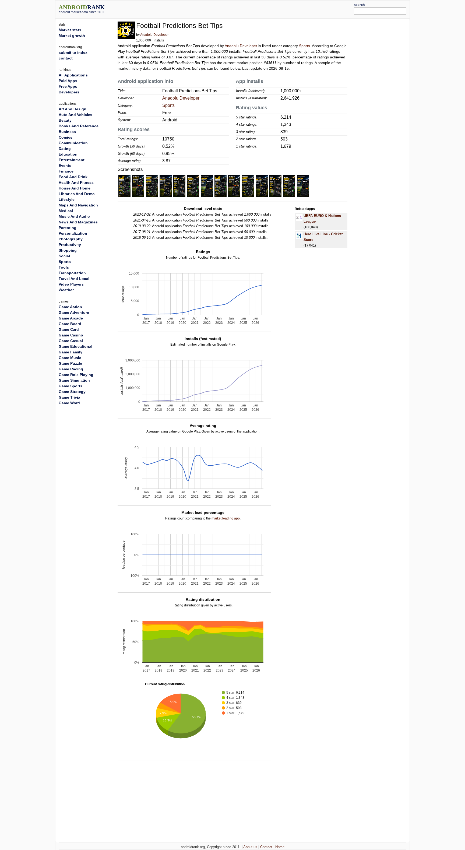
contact (66, 58)
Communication (73, 143)
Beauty (65, 120)
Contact (266, 847)
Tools (64, 267)
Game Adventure (74, 312)
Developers (69, 92)
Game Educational (75, 346)
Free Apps (68, 86)
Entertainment (71, 160)
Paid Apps (68, 81)
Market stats (70, 30)
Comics (65, 137)
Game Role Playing (76, 375)
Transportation (72, 273)
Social (64, 256)
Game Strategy (72, 391)
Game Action (70, 307)
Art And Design (72, 109)
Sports (304, 46)
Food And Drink (73, 177)
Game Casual (71, 341)
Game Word (69, 403)
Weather (66, 290)
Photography (71, 239)
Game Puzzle (70, 363)
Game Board (70, 324)
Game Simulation (74, 380)
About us (250, 847)
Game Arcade (71, 318)
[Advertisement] (247, 9)
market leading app (226, 518)
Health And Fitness (76, 182)
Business (67, 131)
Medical (66, 211)
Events (65, 165)
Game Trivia (69, 397)
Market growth (72, 35)
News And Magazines (78, 222)
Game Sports (70, 386)
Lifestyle (67, 199)
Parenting (67, 228)
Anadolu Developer (154, 35)
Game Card (69, 329)
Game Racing (71, 369)
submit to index (73, 52)
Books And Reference (78, 126)
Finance (66, 171)
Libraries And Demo (77, 194)
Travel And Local (74, 278)
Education (68, 154)
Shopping (68, 250)
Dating (65, 148)
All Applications (73, 75)
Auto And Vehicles (75, 115)
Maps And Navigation (78, 205)
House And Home (74, 188)
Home (279, 847)
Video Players (71, 284)
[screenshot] (124, 186)
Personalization (73, 233)
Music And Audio (74, 216)
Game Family (70, 352)
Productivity (70, 245)
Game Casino (71, 335)
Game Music (70, 358)
